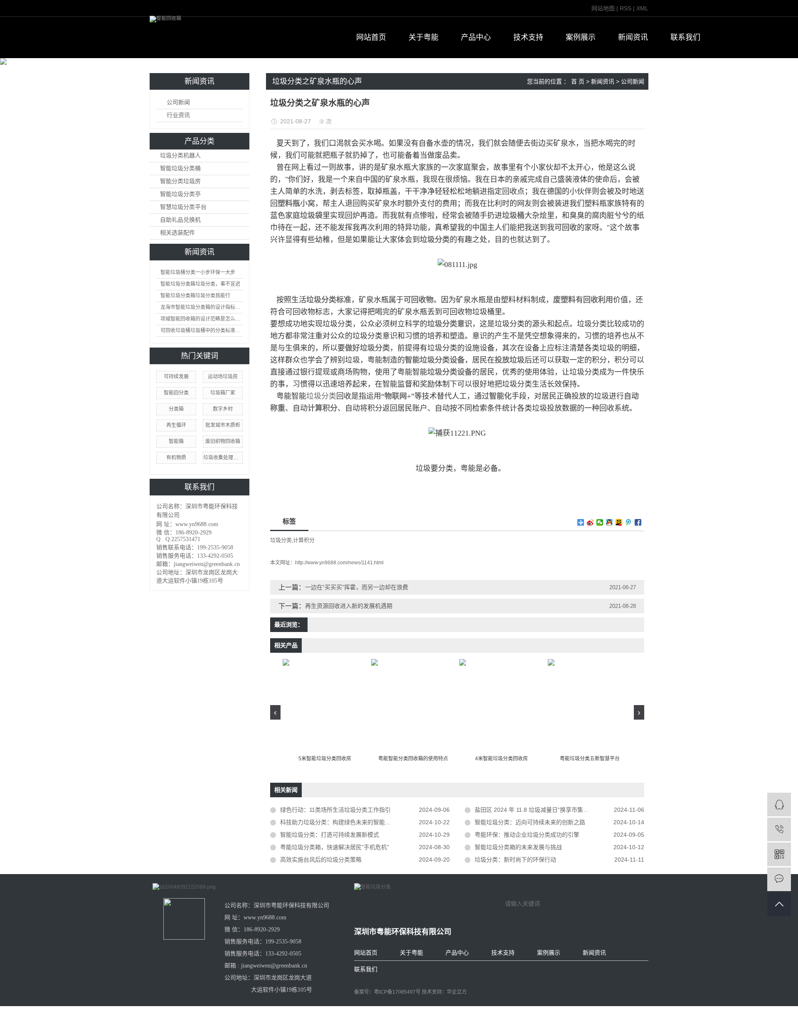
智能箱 (176, 441)
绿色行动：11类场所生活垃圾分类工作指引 (335, 809)
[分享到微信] (599, 522)
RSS (625, 8)
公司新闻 (178, 102)
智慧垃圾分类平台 (183, 207)
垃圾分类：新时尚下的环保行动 (515, 859)
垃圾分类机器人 (180, 155)
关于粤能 (423, 37)
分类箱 (176, 409)
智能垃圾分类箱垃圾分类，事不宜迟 (200, 284)
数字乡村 (223, 409)
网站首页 (371, 37)
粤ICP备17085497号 (397, 992)
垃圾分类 (321, 396)
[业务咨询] (779, 804)
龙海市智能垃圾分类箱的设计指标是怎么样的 (201, 307)
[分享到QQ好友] (609, 522)
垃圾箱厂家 (222, 393)
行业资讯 (178, 115)
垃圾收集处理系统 (222, 458)
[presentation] (275, 712)
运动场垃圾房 (223, 377)
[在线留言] (779, 879)
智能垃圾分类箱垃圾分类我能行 (195, 296)
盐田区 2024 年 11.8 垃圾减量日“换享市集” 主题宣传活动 (548, 809)
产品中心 (476, 37)
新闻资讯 (633, 37)
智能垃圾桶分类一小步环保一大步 (197, 272)
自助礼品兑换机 (180, 220)
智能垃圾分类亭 (180, 194)
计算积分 (304, 540)
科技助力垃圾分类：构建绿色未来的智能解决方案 (344, 822)
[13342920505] (779, 829)
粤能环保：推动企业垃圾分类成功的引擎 (527, 834)
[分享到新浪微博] (590, 522)
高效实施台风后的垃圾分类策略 (321, 859)
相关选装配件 (177, 233)
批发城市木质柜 (222, 425)
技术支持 (528, 37)
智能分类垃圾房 (180, 181)
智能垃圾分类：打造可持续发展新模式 (329, 834)
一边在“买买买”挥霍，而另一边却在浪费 (356, 587)
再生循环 (176, 425)
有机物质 (176, 458)
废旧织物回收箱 (222, 441)
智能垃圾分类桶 (180, 168)
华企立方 (457, 992)
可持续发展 (176, 377)
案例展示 (581, 37)
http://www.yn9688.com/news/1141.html (339, 563)
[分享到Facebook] (638, 522)
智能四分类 (176, 393)
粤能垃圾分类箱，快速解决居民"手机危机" (334, 847)
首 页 (577, 81)
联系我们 (685, 37)
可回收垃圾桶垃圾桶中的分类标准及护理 (201, 330)
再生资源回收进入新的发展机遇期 (348, 606)
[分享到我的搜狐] (619, 522)
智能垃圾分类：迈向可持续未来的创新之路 (530, 822)
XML (642, 8)
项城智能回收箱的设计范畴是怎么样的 (201, 319)
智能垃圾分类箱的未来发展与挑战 (518, 847)
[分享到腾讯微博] (628, 522)
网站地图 (603, 8)
